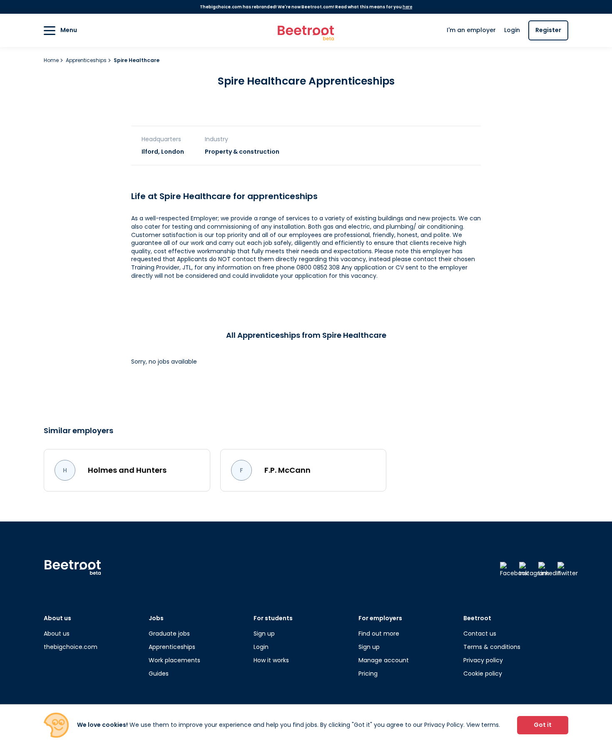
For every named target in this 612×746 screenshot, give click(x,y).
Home (52, 60)
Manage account (383, 660)
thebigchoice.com (70, 647)
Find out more (378, 633)
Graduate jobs (169, 633)
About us (57, 633)
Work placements (174, 660)
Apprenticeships (87, 60)
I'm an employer (471, 30)
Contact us (479, 633)
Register (548, 30)
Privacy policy (483, 660)
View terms (482, 725)
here (407, 7)
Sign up (264, 633)
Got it (543, 725)
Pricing (368, 673)
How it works (271, 660)
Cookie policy (482, 673)
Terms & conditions (491, 647)
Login (512, 30)
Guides (159, 673)
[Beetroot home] (306, 30)
